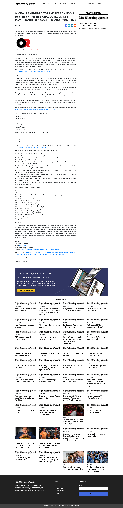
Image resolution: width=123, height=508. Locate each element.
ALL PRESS (63, 4)
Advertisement (59, 491)
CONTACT (73, 4)
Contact (57, 493)
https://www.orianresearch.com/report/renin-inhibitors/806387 (41, 249)
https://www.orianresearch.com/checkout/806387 (31, 147)
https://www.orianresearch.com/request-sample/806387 (33, 71)
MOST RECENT (52, 4)
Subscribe (93, 494)
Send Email (22, 245)
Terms (57, 485)
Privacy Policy (59, 488)
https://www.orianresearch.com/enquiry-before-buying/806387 (35, 110)
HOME (43, 4)
